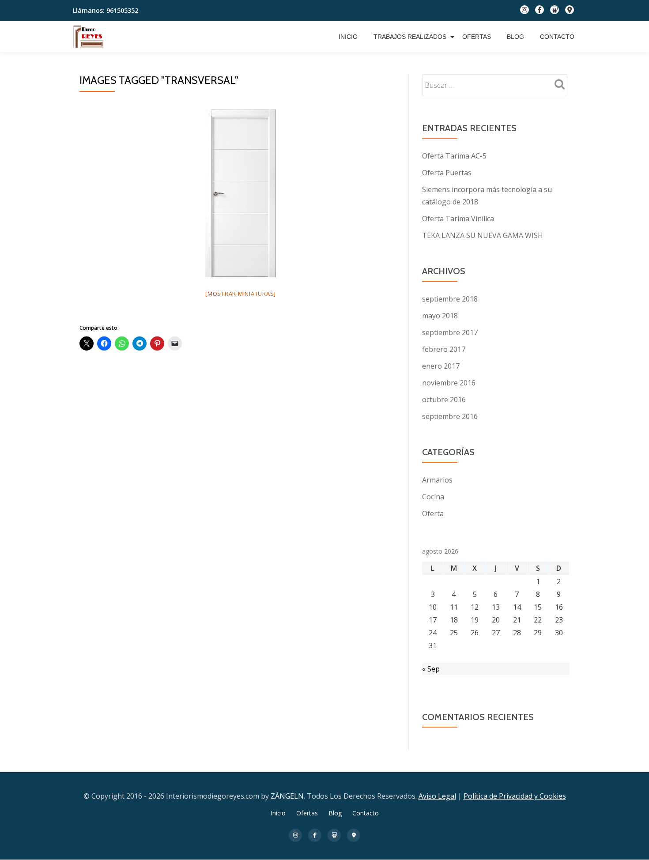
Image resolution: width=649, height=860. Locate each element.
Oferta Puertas (447, 172)
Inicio (348, 36)
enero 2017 (441, 366)
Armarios (437, 480)
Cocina (433, 497)
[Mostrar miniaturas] (240, 294)
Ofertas (476, 36)
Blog (515, 36)
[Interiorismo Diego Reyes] (90, 36)
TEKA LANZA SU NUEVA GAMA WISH (482, 235)
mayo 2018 (440, 316)
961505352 (122, 10)
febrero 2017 (443, 349)
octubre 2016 (444, 399)
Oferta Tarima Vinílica (458, 218)
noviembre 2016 (448, 383)
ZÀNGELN (287, 796)
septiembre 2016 (450, 416)
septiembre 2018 (450, 299)
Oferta (433, 513)
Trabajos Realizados (410, 36)
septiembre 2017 (450, 332)
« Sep (431, 669)
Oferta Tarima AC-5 (454, 156)
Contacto (557, 36)
